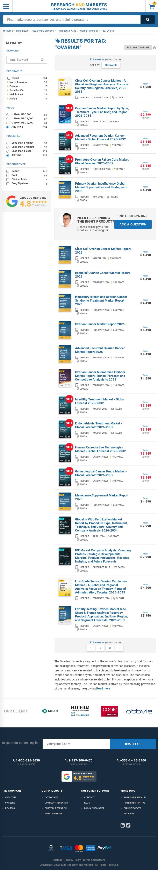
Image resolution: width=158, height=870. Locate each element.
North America (27, 82)
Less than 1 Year (29, 150)
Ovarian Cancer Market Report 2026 (100, 324)
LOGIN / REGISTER (94, 808)
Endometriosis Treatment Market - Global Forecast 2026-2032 (98, 425)
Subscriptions (54, 813)
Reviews (10, 808)
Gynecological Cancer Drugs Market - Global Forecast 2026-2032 (101, 473)
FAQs (87, 802)
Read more (103, 688)
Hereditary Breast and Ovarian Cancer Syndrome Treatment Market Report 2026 (101, 300)
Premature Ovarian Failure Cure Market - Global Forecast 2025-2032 (103, 161)
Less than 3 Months (29, 146)
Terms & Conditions (94, 859)
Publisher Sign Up (135, 797)
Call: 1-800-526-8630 (133, 216)
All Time (29, 155)
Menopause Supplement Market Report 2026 (101, 497)
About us (10, 797)
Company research (56, 802)
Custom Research (56, 808)
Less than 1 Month (29, 142)
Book (29, 175)
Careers (10, 802)
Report (29, 171)
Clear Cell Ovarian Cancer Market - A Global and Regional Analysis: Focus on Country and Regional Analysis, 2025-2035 (102, 86)
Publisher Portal (134, 802)
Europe (27, 86)
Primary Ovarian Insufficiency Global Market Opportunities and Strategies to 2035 (101, 187)
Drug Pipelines (29, 183)
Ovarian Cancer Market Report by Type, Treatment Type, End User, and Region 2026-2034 (102, 112)
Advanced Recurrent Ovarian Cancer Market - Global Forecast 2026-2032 (100, 137)
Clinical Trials (29, 179)
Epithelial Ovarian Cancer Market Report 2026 (102, 274)
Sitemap (57, 859)
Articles (129, 813)
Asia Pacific (27, 90)
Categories (51, 797)
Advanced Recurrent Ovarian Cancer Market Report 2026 (100, 350)
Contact (89, 797)
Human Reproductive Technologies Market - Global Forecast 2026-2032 (100, 449)
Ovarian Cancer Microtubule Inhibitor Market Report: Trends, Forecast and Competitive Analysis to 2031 (100, 375)
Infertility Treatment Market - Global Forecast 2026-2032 (99, 401)
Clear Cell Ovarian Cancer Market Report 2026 (103, 250)
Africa (27, 98)
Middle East (27, 94)
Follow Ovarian (138, 47)
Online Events (132, 808)
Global (29, 78)
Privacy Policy (72, 859)
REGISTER (133, 744)
